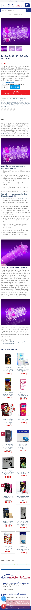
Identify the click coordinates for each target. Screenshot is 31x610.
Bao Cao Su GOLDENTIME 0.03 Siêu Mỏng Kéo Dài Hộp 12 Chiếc (23, 395)
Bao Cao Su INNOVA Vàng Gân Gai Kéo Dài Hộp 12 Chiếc (8, 394)
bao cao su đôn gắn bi (8, 103)
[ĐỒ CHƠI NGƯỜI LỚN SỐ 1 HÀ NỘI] (14, 5)
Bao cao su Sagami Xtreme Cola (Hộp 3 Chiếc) (8, 548)
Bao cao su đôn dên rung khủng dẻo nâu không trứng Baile (15, 342)
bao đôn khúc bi (10, 105)
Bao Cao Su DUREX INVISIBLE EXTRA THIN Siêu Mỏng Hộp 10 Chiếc (23, 370)
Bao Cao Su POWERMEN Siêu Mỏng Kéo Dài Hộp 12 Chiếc (23, 549)
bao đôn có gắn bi (18, 103)
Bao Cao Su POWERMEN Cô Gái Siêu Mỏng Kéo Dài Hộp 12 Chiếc (8, 370)
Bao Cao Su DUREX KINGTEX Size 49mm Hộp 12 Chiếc (8, 523)
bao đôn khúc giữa (19, 105)
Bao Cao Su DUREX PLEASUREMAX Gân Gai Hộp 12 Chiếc (23, 419)
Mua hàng (15, 87)
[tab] (15, 119)
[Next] (27, 31)
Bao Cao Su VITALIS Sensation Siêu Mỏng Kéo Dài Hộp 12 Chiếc (8, 497)
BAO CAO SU (19, 14)
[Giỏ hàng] (27, 5)
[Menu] (3, 5)
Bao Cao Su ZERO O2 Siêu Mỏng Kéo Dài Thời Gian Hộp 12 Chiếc (23, 498)
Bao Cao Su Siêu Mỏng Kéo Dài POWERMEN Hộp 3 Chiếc (23, 447)
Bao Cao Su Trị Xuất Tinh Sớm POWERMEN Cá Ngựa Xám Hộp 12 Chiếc (23, 523)
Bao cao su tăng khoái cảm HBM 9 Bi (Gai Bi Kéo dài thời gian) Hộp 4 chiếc (8, 420)
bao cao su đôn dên (19, 101)
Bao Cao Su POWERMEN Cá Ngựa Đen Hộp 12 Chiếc (23, 472)
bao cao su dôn (9, 101)
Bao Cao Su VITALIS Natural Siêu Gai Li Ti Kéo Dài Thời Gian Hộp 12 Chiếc (7, 447)
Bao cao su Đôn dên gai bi (19, 98)
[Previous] (3, 31)
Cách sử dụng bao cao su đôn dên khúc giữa (14, 195)
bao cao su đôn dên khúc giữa (14, 167)
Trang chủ (12, 14)
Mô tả (2, 119)
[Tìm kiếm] (28, 10)
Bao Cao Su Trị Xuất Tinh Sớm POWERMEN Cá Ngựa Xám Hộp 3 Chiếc (8, 473)
